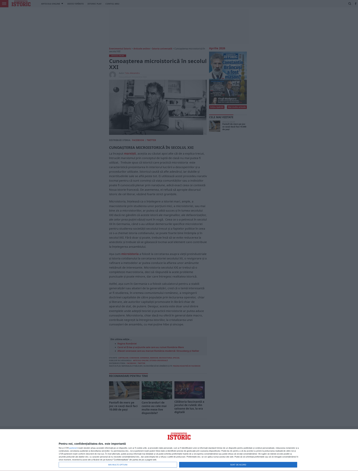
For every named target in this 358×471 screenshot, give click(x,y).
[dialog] (179, 450)
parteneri (73, 448)
